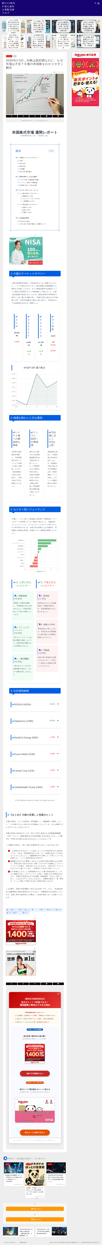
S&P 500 (22, 163)
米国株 (9, 912)
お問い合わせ (23, 1242)
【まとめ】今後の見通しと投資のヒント (32, 224)
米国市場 (9, 56)
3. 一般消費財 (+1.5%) (27, 201)
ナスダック (36, 909)
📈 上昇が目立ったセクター (28, 193)
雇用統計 (26, 912)
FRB (22, 909)
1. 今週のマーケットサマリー (28, 157)
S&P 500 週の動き (25, 172)
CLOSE (51, 151)
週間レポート (17, 912)
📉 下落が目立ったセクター (28, 204)
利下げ (43, 909)
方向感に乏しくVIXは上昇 (28, 185)
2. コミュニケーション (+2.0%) (30, 198)
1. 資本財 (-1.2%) (26, 207)
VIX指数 (22, 169)
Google (28, 909)
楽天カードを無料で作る (34, 1132)
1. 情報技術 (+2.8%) (27, 196)
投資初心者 (51, 909)
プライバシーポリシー (11, 1242)
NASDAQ (22, 166)
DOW (21, 161)
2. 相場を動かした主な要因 (27, 176)
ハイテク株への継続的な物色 (29, 180)
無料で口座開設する (34, 1073)
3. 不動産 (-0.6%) (26, 212)
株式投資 (59, 909)
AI (8, 909)
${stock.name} (24, 221)
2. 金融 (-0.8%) (25, 210)
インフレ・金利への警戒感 (28, 182)
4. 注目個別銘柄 (23, 218)
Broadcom (14, 909)
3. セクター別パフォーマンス (28, 190)
